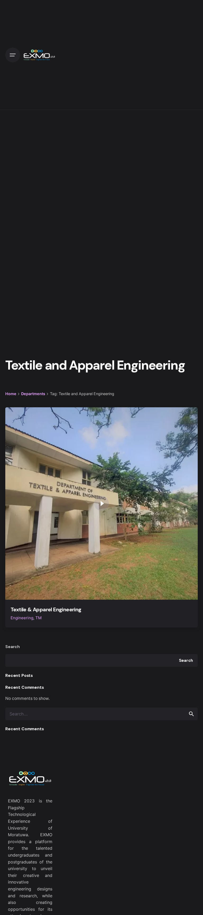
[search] (191, 714)
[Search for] (101, 714)
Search (12, 646)
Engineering (22, 617)
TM (38, 617)
